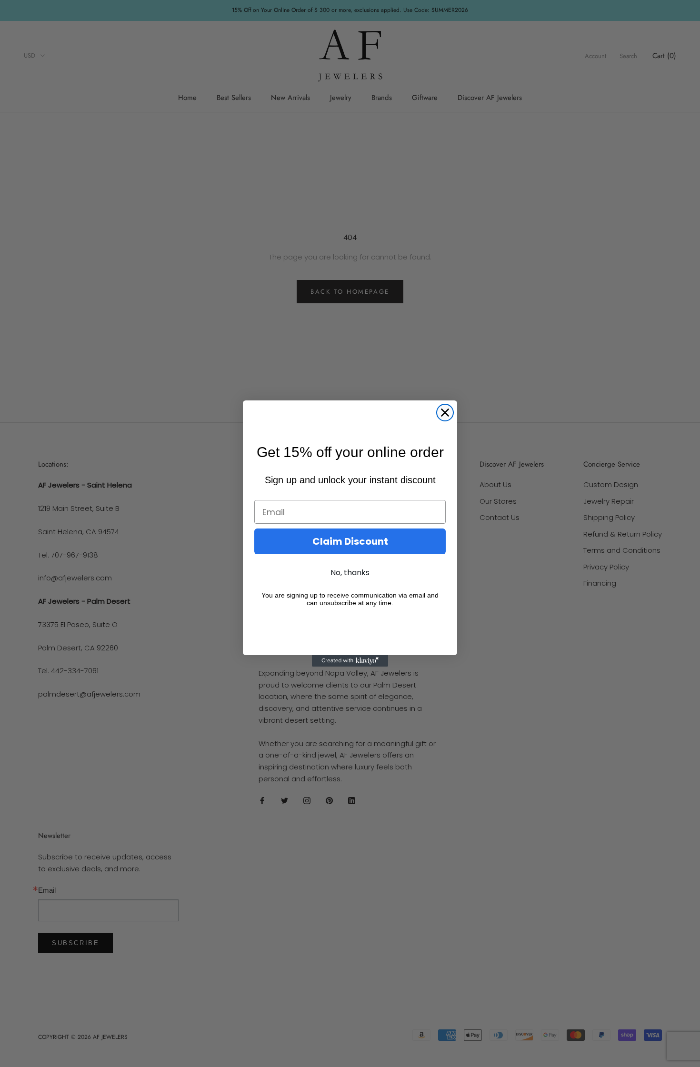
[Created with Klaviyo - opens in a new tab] (350, 661)
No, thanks (350, 572)
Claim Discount (350, 541)
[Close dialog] (445, 412)
